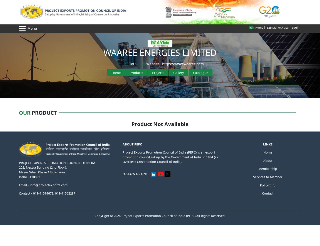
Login (295, 27)
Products (136, 72)
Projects (158, 72)
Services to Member (267, 177)
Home (259, 27)
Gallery (178, 72)
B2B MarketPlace (277, 27)
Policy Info (268, 185)
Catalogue (200, 72)
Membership (267, 169)
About (267, 161)
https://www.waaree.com (183, 64)
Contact (267, 193)
